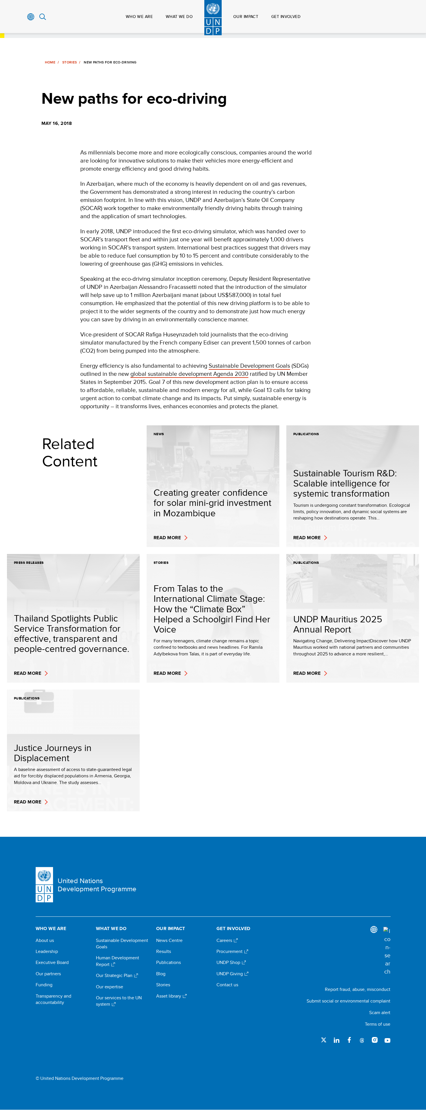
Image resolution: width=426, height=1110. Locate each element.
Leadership (47, 951)
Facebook (349, 1040)
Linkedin (336, 1040)
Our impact (245, 16)
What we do (179, 16)
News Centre (169, 940)
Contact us (227, 985)
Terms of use (377, 1024)
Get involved (286, 16)
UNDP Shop (228, 962)
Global (30, 17)
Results (163, 951)
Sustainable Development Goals (249, 365)
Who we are (139, 16)
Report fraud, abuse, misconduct (357, 989)
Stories (69, 62)
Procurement (230, 951)
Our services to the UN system (119, 1001)
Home (50, 62)
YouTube (387, 1040)
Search (42, 17)
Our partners (48, 974)
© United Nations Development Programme (79, 1078)
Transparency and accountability (53, 999)
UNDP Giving (230, 974)
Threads (362, 1040)
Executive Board (52, 962)
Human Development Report (117, 961)
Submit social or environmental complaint (348, 1001)
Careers (224, 940)
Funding (44, 985)
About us (45, 940)
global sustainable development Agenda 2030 (189, 373)
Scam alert (379, 1012)
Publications (168, 962)
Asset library (169, 996)
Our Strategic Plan (115, 975)
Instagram (375, 1040)
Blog (160, 974)
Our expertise (109, 987)
